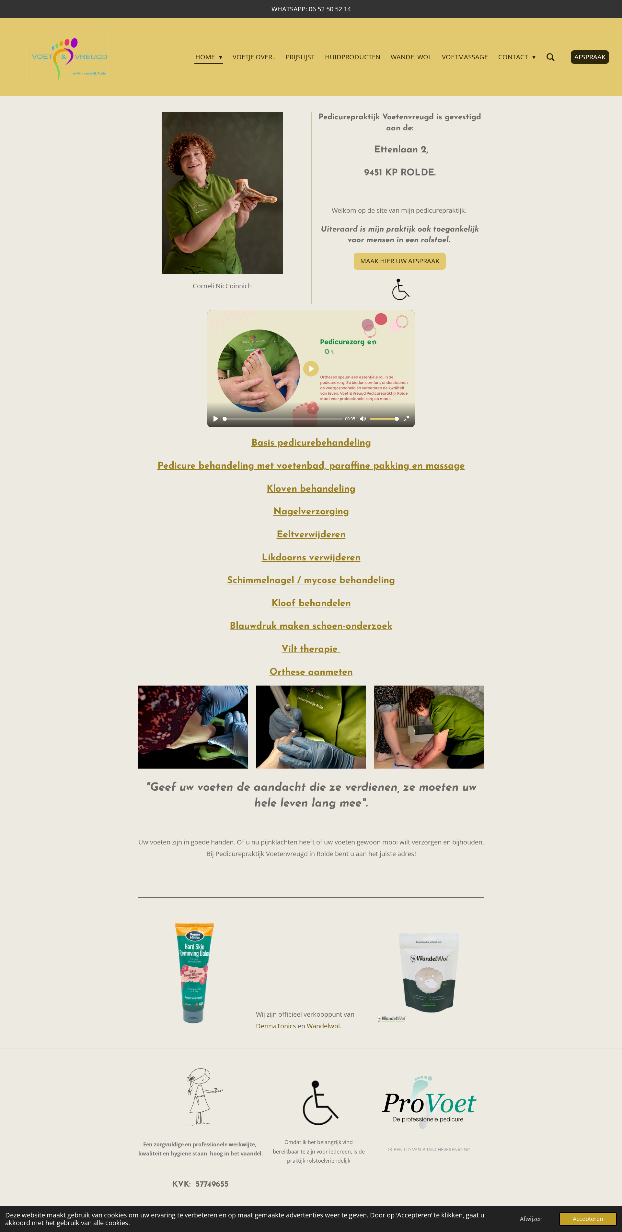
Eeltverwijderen (311, 535)
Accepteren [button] (588, 1219)
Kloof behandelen (311, 603)
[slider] (283, 419)
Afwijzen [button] (531, 1219)
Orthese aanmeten (311, 672)
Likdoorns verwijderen (311, 558)
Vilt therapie (311, 649)
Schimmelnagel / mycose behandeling (311, 580)
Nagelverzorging (311, 512)
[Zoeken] (550, 57)
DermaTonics (276, 1026)
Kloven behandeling (311, 489)
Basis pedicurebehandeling (311, 443)
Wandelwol (323, 1026)
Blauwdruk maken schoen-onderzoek (311, 626)
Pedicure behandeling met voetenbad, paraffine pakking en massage (311, 466)
